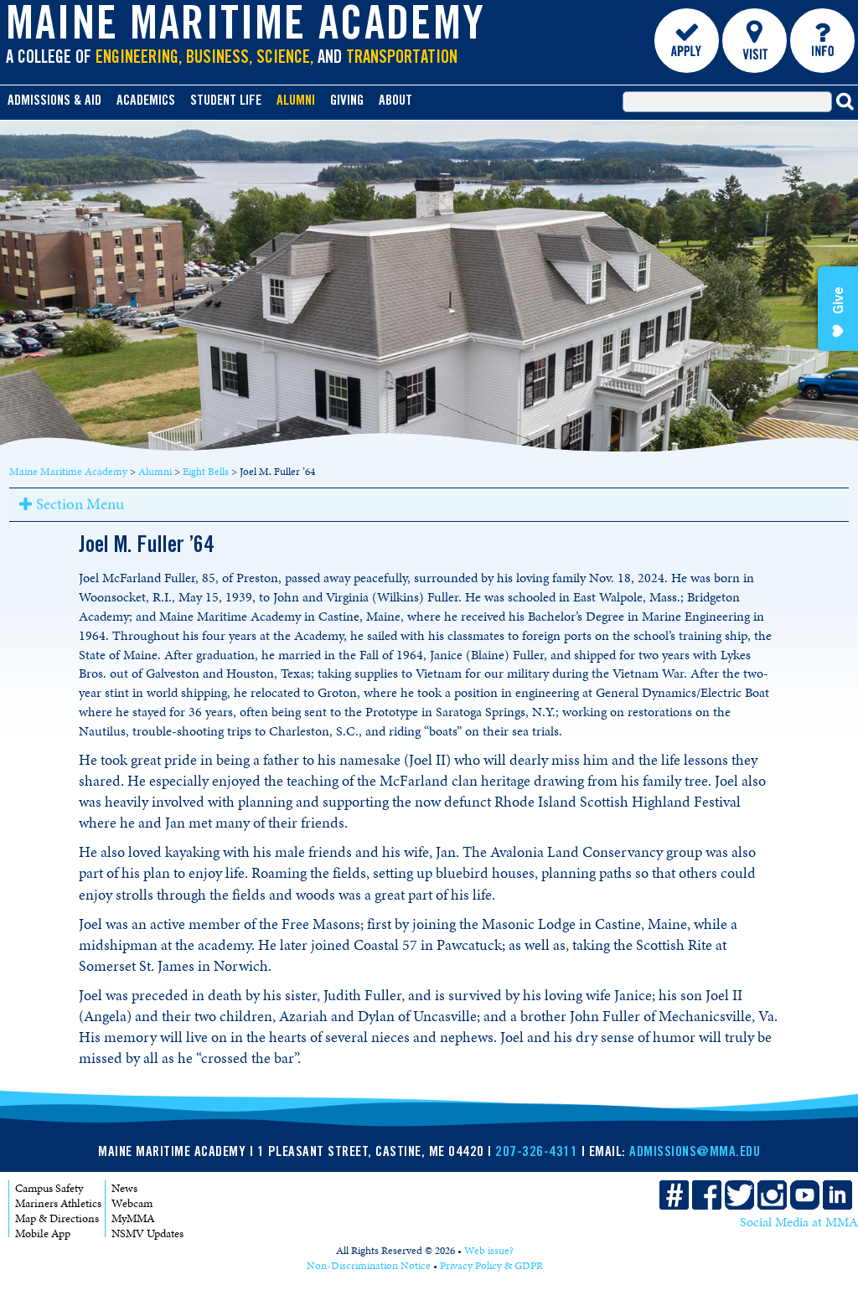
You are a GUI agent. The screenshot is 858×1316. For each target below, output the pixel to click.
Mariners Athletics (58, 1203)
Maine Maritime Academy (245, 28)
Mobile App (42, 1233)
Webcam (131, 1203)
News (124, 1188)
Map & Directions (57, 1218)
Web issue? (489, 1250)
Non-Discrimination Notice (369, 1265)
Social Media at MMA (799, 1222)
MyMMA (133, 1218)
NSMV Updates (147, 1233)
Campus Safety (49, 1188)
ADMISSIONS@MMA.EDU (694, 1153)
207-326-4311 (536, 1153)
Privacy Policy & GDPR (491, 1265)
